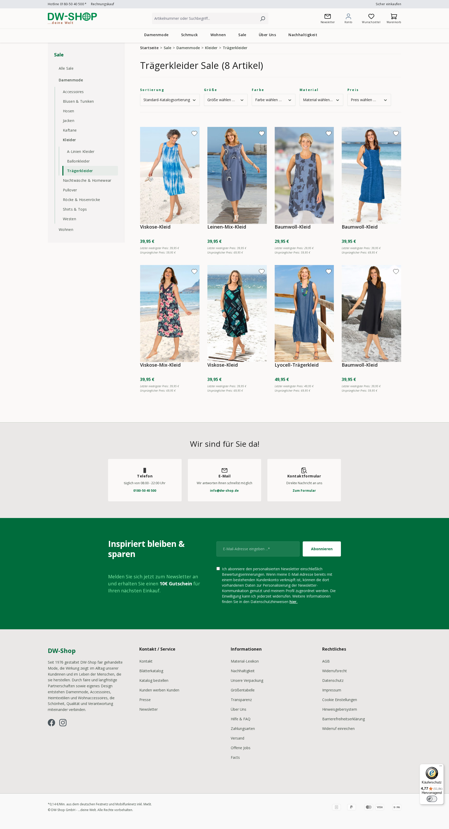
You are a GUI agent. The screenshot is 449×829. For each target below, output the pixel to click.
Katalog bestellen (153, 680)
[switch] (432, 799)
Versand (237, 738)
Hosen (68, 110)
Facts (235, 757)
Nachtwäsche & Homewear (87, 180)
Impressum (331, 690)
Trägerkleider (80, 170)
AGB (326, 661)
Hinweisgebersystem (339, 709)
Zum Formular (304, 490)
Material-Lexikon (245, 661)
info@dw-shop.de (224, 490)
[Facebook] (51, 722)
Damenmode (71, 79)
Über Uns (238, 709)
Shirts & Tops (75, 209)
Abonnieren (322, 548)
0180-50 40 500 (144, 490)
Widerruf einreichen (338, 728)
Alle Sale (66, 68)
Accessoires (73, 91)
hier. (293, 601)
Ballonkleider (78, 161)
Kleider (69, 139)
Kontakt (146, 661)
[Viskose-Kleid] (170, 175)
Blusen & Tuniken (78, 101)
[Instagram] (63, 722)
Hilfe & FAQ (240, 718)
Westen (69, 218)
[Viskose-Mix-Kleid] (170, 313)
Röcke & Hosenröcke (81, 199)
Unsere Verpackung (247, 680)
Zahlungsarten (243, 728)
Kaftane (70, 130)
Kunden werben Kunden (159, 690)
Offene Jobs (240, 747)
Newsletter (148, 709)
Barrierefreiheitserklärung (343, 718)
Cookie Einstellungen (339, 699)
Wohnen (66, 229)
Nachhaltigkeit (243, 670)
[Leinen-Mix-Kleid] (237, 175)
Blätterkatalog (151, 670)
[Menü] (441, 767)
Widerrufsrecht (334, 670)
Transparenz (241, 699)
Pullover (70, 189)
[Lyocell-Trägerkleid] (304, 313)
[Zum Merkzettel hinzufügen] (194, 133)
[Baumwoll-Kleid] (304, 175)
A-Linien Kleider (81, 151)
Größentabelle (243, 690)
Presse (145, 699)
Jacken (68, 120)
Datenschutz (333, 680)
